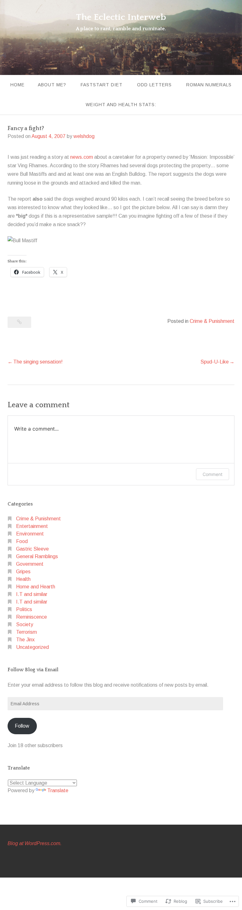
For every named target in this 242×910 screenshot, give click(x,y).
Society (24, 624)
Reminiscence (31, 617)
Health (23, 579)
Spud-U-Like (214, 361)
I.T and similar (31, 594)
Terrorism (26, 632)
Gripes (23, 571)
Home (17, 84)
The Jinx (25, 639)
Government (29, 564)
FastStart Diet (102, 84)
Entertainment (32, 526)
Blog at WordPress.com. (34, 843)
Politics (24, 609)
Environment (30, 533)
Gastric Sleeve (32, 549)
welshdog (84, 136)
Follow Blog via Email (33, 669)
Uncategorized (32, 647)
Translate (57, 790)
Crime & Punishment (212, 321)
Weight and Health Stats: (121, 104)
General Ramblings (37, 556)
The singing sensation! (38, 361)
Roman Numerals (209, 84)
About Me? (52, 84)
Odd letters (154, 84)
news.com (81, 157)
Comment (212, 474)
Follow (22, 726)
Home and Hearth (35, 586)
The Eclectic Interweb (121, 17)
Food (22, 541)
